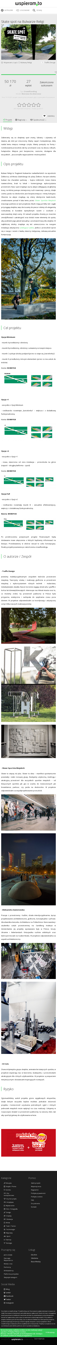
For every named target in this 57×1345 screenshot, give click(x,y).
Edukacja (9, 1219)
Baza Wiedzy (36, 1262)
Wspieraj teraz (36, 1186)
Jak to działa (8, 1255)
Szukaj (39, 10)
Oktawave (39, 1338)
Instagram (9, 1303)
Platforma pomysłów (11, 1274)
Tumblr (8, 1293)
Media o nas (8, 1264)
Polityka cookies (36, 1197)
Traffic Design (49, 62)
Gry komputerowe (9, 1194)
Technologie (10, 1229)
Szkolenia (34, 1258)
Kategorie (8, 10)
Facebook (9, 1296)
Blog (7, 1289)
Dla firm (34, 1255)
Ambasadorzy (9, 1271)
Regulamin (35, 1190)
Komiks (8, 1190)
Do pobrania (35, 1203)
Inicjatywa (10, 1202)
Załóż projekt (35, 1183)
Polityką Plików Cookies (17, 1332)
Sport (8, 1236)
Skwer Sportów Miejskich (45, 200)
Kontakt (33, 1207)
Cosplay (8, 1216)
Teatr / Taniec (10, 1226)
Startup (8, 1240)
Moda (7, 1223)
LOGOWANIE (24, 10)
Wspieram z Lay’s (10, 62)
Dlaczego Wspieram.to (8, 1259)
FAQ (32, 1200)
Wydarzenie (9, 1206)
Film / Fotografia (11, 1209)
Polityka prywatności (38, 1193)
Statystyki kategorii (10, 1277)
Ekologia (8, 1243)
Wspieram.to (17, 1339)
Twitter (8, 1299)
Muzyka (8, 1183)
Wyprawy (9, 1233)
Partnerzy (7, 1267)
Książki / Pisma (10, 1186)
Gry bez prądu (11, 1199)
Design (8, 1212)
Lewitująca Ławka (27, 228)
